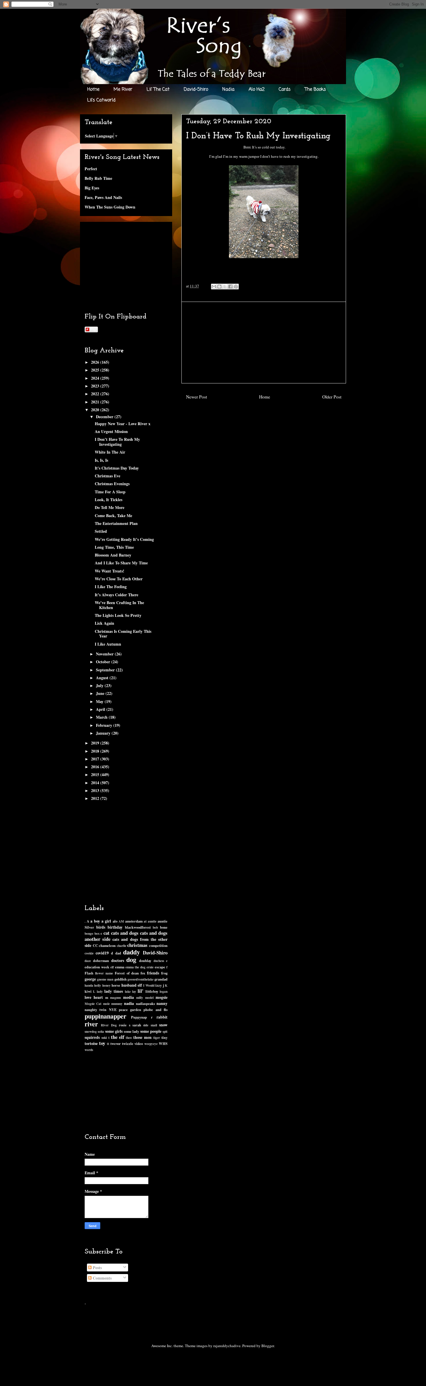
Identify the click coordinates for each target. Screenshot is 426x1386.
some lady (131, 1031)
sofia (101, 1031)
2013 (95, 790)
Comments (102, 1278)
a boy (95, 921)
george (90, 979)
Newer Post (196, 397)
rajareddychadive (227, 1345)
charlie (121, 945)
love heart (94, 997)
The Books (315, 89)
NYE (112, 1009)
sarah (136, 1025)
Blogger (267, 1345)
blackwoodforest (138, 927)
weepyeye (151, 1043)
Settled (101, 531)
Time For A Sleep (110, 492)
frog (164, 973)
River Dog (108, 1025)
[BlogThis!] (219, 286)
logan (164, 991)
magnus (115, 997)
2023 (95, 386)
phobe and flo (155, 1009)
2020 (95, 410)
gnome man (105, 979)
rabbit (162, 1017)
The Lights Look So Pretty (118, 615)
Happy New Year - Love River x (122, 424)
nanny (162, 1003)
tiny (164, 1037)
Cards (285, 89)
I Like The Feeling (111, 587)
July (100, 685)
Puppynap (139, 1017)
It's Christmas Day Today (117, 468)
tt (108, 1043)
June (100, 693)
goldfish (120, 979)
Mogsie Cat (93, 1003)
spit (165, 1031)
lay (134, 991)
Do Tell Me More (109, 507)
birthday (115, 927)
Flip (93, 329)
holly (97, 985)
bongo (89, 933)
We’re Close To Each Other (119, 579)
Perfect (91, 169)
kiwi (88, 991)
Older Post (331, 397)
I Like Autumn (108, 644)
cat (106, 932)
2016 (95, 767)
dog (131, 959)
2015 (95, 774)
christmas (137, 945)
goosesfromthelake (141, 979)
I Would (148, 985)
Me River (123, 89)
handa (89, 985)
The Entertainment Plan (116, 523)
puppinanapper (105, 1016)
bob (155, 927)
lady (100, 991)
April (101, 709)
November (105, 654)
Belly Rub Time (98, 178)
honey (106, 985)
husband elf (131, 985)
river (91, 1024)
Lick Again (104, 623)
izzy (158, 985)
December (105, 417)
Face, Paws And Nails (103, 197)
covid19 (102, 953)
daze (88, 960)
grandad (161, 979)
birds (100, 927)
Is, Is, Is (101, 460)
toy (102, 1043)
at (145, 921)
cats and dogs (125, 932)
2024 (95, 378)
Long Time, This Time (114, 547)
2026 (95, 362)
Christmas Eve (107, 476)
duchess (159, 960)
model (149, 997)
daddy (131, 952)
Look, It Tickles (108, 500)
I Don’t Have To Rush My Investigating (117, 441)
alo (115, 921)
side (145, 1025)
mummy (117, 1003)
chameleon (107, 945)
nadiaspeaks (145, 1003)
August (103, 678)
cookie (89, 953)
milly (139, 997)
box (97, 933)
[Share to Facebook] (230, 286)
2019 (95, 743)
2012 (95, 798)
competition (158, 945)
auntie (152, 921)
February (104, 725)
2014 (95, 783)
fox (143, 973)
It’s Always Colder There (116, 595)
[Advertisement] (263, 342)
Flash (89, 973)
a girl (106, 921)
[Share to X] (225, 286)
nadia (129, 1003)
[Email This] (214, 286)
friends (153, 973)
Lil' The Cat (158, 89)
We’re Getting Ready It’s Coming (124, 539)
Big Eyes (92, 188)
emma (119, 967)
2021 (95, 402)
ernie (150, 967)
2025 (95, 370)
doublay (145, 960)
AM (121, 921)
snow (163, 1025)
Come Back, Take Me (113, 515)
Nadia (228, 89)
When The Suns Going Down (110, 207)
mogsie (162, 997)
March (102, 717)
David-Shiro (196, 89)
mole (106, 1003)
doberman (101, 960)
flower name (104, 973)
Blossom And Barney (113, 555)
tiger (156, 1037)
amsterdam (134, 921)
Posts (97, 1267)
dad (118, 953)
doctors (117, 960)
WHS (163, 1043)
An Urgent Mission (111, 431)
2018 (95, 751)
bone (164, 927)
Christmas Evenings (112, 484)
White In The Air (110, 452)
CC (95, 945)
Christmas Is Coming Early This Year (123, 633)
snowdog (91, 1031)
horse (116, 985)
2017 (95, 759)
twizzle (127, 1043)
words (89, 1049)
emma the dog (135, 967)
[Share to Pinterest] (236, 286)
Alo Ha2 (257, 89)
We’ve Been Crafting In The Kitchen (119, 604)
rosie (123, 1025)
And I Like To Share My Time (121, 563)
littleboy (151, 991)
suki (104, 1037)
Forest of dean (127, 973)
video (138, 1043)
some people (150, 1031)
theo (129, 1037)
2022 (95, 394)
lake (128, 991)
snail (154, 1025)
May (100, 701)
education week (97, 967)
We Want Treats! (109, 571)
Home (93, 89)
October (103, 662)
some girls (114, 1031)
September (106, 670)
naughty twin (95, 1009)
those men (142, 1037)
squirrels (92, 1037)
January (104, 733)
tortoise (91, 1043)
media (128, 997)
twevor (115, 1043)
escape (160, 967)
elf (112, 967)
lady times (113, 991)
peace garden (130, 1009)
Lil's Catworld (101, 100)
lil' (140, 990)
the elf (117, 1037)
